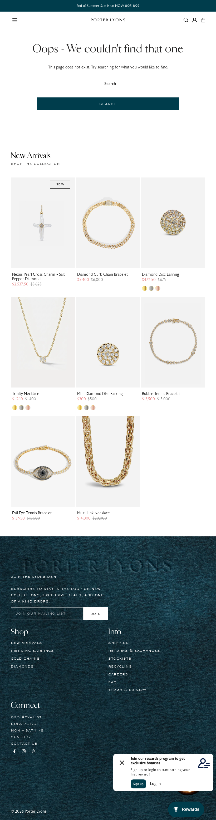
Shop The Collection (35, 164)
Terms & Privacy (127, 690)
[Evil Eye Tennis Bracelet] (43, 461)
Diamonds (22, 666)
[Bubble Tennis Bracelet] (173, 342)
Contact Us (24, 743)
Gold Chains (25, 658)
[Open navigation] (49, 19)
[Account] (194, 20)
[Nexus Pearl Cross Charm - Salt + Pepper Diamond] (43, 222)
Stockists (119, 658)
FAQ (112, 682)
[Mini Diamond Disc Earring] (108, 342)
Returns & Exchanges (134, 651)
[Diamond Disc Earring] (173, 222)
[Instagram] (24, 752)
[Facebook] (14, 752)
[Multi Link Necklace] (108, 461)
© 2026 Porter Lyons (28, 811)
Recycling (119, 666)
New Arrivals (26, 643)
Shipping (118, 643)
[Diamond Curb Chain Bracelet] (108, 222)
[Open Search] (186, 20)
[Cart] (203, 20)
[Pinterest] (33, 752)
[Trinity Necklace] (43, 342)
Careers (118, 674)
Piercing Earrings (32, 651)
